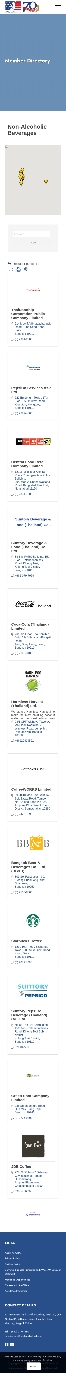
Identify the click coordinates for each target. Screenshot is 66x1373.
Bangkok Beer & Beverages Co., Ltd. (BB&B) (28, 867)
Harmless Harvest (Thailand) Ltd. (27, 704)
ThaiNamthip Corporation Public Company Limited (28, 314)
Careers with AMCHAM (17, 1285)
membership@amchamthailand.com (23, 1336)
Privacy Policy (12, 1258)
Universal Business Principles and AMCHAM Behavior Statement (33, 1272)
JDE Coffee (21, 1166)
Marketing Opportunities (17, 1279)
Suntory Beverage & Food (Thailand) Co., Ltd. (29, 547)
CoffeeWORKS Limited (31, 789)
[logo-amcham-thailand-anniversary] (27, 7)
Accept (33, 1366)
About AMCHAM (13, 1253)
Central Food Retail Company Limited (28, 464)
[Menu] (56, 7)
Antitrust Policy (12, 1264)
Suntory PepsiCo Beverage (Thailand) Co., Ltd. (29, 1015)
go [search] (34, 242)
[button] (21, 183)
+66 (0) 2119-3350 (19, 1331)
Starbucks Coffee (26, 941)
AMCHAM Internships (16, 1291)
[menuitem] (56, 7)
